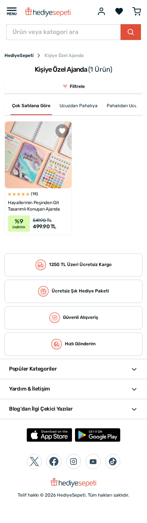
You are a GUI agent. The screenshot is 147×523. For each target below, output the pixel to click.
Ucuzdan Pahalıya (79, 105)
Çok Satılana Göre (31, 105)
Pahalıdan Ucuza (124, 105)
